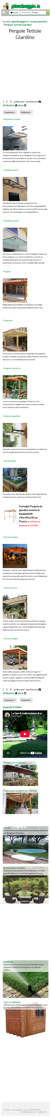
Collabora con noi (28, 1112)
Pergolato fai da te (12, 368)
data (21, 105)
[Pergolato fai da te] (15, 386)
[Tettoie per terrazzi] (20, 772)
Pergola (6, 271)
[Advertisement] (25, 67)
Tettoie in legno (10, 638)
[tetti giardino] (15, 479)
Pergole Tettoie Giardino (18, 24)
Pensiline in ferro (11, 170)
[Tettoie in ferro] (15, 606)
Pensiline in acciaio (11, 119)
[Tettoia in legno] (15, 555)
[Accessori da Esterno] (25, 884)
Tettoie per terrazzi (14, 762)
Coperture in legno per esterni (19, 790)
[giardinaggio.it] (21, 5)
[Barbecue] (25, 978)
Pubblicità (42, 1112)
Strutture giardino (11, 416)
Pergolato (8, 320)
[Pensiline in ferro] (15, 188)
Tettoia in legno (10, 537)
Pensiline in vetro (11, 221)
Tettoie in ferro (10, 588)
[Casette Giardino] (25, 1019)
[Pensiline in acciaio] (15, 137)
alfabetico (9, 105)
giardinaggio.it (20, 21)
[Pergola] (15, 290)
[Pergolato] (15, 339)
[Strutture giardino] (15, 434)
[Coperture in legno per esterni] (20, 801)
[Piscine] (25, 844)
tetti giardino (9, 461)
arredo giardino (38, 21)
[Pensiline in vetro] (15, 239)
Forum (15, 12)
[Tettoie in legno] (15, 657)
